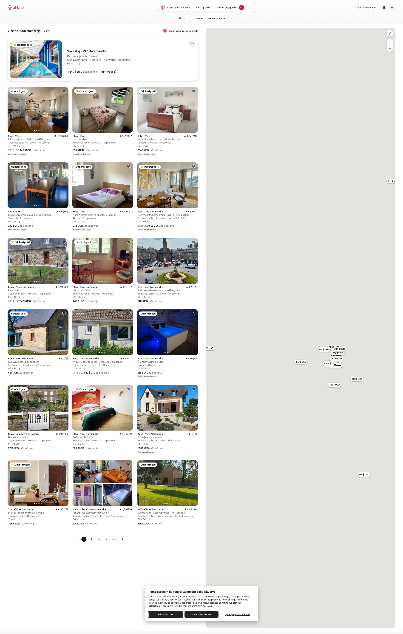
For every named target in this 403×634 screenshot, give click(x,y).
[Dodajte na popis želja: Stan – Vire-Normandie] (193, 166)
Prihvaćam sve (165, 614)
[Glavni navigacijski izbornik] (392, 7)
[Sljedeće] (129, 539)
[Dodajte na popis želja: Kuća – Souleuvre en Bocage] (64, 388)
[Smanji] (390, 49)
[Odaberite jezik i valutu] (384, 7)
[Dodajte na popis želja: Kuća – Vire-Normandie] (64, 313)
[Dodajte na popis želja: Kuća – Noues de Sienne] (64, 242)
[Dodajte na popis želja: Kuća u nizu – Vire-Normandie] (128, 464)
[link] (77, 539)
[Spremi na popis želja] (192, 43)
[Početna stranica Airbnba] (16, 7)
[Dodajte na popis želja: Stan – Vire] (64, 91)
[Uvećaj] (390, 42)
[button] (74, 72)
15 (122, 539)
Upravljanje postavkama (237, 614)
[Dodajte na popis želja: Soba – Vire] (193, 91)
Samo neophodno (201, 614)
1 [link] (83, 539)
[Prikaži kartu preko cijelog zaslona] (390, 33)
